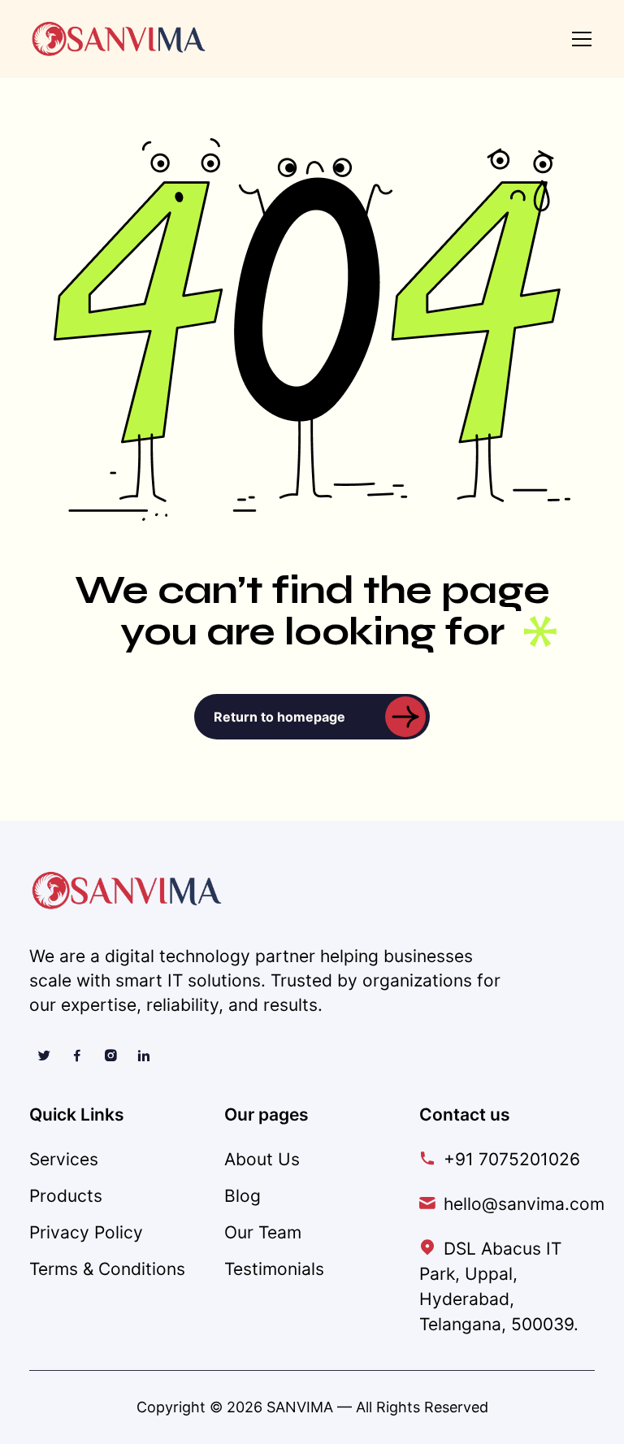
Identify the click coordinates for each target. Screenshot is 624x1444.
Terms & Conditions (107, 1269)
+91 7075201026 (512, 1159)
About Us (262, 1159)
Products (65, 1196)
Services (63, 1159)
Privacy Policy (86, 1232)
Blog (242, 1196)
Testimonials (274, 1269)
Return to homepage (279, 717)
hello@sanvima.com (524, 1204)
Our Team (262, 1232)
